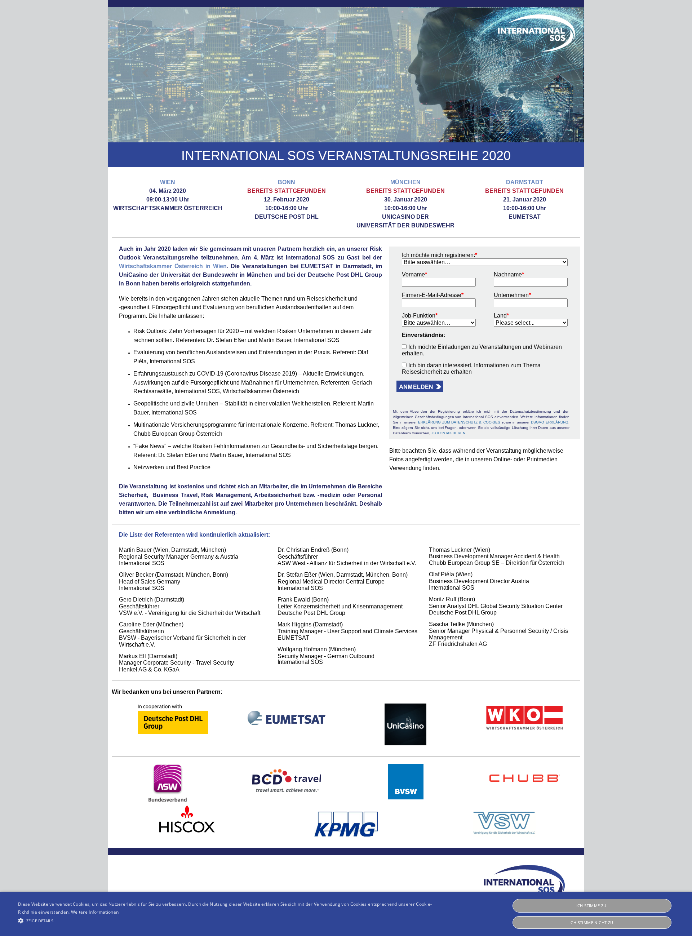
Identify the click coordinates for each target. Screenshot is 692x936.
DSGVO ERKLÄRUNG (549, 422)
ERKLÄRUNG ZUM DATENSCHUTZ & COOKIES (459, 422)
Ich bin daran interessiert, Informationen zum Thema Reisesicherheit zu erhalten (471, 368)
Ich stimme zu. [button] (592, 905)
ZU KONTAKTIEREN (448, 433)
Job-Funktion (420, 315)
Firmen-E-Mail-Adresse (432, 295)
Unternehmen (512, 295)
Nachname (509, 274)
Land (501, 315)
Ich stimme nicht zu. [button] (592, 922)
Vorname (414, 274)
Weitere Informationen (95, 912)
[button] (143, 74)
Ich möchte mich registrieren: (439, 255)
